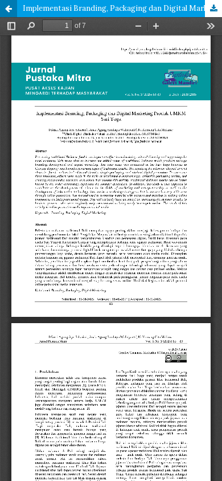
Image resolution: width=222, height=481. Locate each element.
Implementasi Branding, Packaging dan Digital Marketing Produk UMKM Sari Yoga (122, 8)
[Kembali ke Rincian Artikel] (8, 8)
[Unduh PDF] (213, 8)
